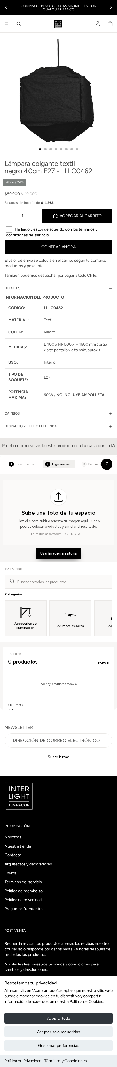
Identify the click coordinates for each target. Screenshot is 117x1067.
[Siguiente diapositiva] (111, 7)
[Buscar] (18, 24)
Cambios (12, 413)
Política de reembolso (24, 891)
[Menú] (6, 23)
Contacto (13, 855)
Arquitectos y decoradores (28, 864)
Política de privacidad (23, 900)
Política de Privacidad (22, 1060)
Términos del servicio (23, 882)
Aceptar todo (58, 1018)
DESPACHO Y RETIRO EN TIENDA (31, 426)
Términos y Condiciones (65, 1060)
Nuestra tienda (18, 846)
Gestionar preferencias (58, 1045)
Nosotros (13, 837)
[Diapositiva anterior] (6, 7)
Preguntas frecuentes (24, 909)
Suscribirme (58, 757)
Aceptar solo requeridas (58, 1032)
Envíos (10, 873)
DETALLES (12, 288)
